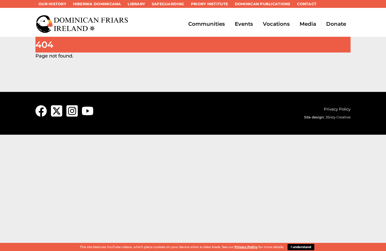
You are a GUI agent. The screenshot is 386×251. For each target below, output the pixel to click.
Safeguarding (168, 4)
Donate (336, 24)
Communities (206, 24)
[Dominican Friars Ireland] (82, 31)
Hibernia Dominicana (97, 4)
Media (308, 24)
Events (244, 24)
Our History (52, 4)
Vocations (276, 24)
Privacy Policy (337, 109)
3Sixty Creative (338, 117)
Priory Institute (209, 4)
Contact (306, 4)
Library (136, 4)
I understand (301, 247)
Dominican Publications (262, 4)
